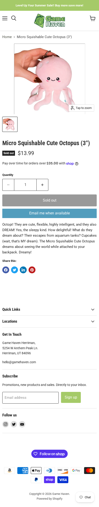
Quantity (7, 175)
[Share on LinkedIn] (23, 269)
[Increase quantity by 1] (42, 185)
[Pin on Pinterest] (32, 269)
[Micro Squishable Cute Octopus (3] (10, 124)
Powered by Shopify (49, 498)
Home (7, 37)
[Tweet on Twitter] (14, 269)
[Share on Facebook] (5, 269)
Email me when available (49, 213)
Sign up (71, 397)
